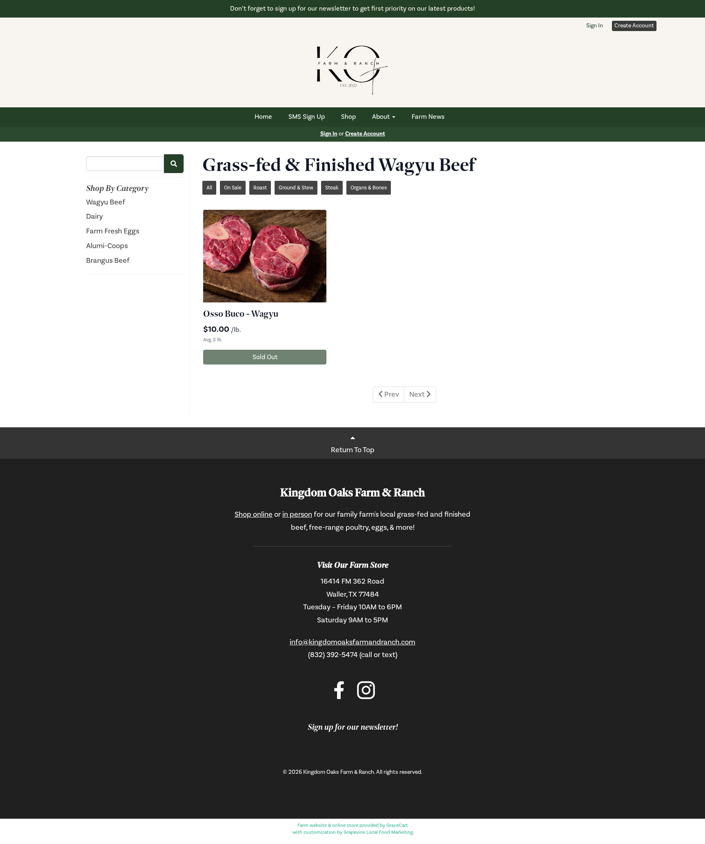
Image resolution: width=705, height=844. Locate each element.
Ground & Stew (296, 187)
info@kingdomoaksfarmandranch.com (352, 642)
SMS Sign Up (306, 117)
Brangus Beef (108, 260)
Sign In (594, 25)
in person (297, 514)
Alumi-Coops (107, 246)
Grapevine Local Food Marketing (378, 832)
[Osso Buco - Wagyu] (264, 256)
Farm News (428, 117)
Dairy (94, 216)
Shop (348, 117)
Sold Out (265, 357)
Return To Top (353, 450)
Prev (391, 394)
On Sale (233, 187)
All (209, 187)
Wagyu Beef (105, 202)
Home (263, 117)
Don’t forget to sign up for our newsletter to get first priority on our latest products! (352, 8)
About (381, 117)
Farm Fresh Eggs (112, 231)
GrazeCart (397, 825)
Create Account (634, 25)
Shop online (254, 514)
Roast (260, 187)
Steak (332, 187)
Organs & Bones (368, 187)
